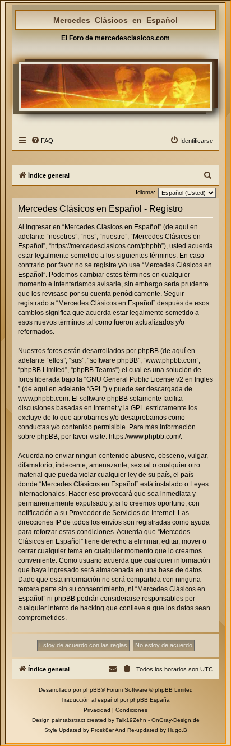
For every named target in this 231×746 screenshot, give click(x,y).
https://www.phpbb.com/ (145, 437)
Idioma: (145, 192)
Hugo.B (177, 730)
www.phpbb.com (43, 398)
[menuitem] (42, 140)
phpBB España (150, 700)
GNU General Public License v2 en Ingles (149, 379)
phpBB (92, 690)
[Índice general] (115, 86)
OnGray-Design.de (175, 720)
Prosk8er (102, 730)
